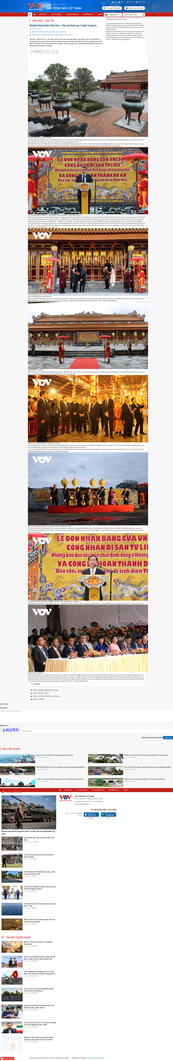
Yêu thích (37, 684)
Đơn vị (123, 2)
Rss (115, 2)
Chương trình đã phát (114, 8)
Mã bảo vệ (4, 725)
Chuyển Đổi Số (89, 15)
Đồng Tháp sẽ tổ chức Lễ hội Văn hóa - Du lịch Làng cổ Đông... (145, 779)
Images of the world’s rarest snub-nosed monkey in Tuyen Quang (52, 35)
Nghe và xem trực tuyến (136, 8)
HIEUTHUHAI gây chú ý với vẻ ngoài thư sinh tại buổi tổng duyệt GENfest (60, 767)
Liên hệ (131, 2)
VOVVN (46, 757)
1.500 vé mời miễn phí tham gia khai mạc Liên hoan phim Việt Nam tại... (60, 779)
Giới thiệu (43, 15)
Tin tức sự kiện (57, 15)
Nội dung (4, 708)
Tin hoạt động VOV (72, 14)
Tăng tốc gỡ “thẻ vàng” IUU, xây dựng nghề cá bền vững (49, 32)
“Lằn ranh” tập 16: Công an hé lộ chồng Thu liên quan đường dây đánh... (147, 767)
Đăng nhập (141, 2)
